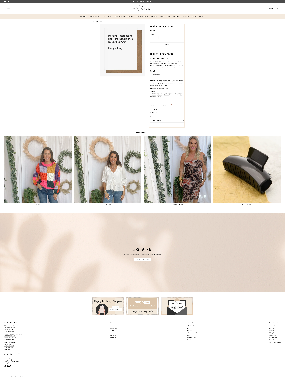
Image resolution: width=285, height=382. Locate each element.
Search (189, 335)
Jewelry (162, 16)
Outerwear (130, 16)
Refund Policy (272, 335)
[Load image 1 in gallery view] (122, 50)
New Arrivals (83, 16)
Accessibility (272, 326)
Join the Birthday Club (192, 333)
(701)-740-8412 (8, 339)
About (188, 328)
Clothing (111, 330)
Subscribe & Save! (191, 337)
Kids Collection (176, 16)
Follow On (141, 254)
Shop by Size (202, 16)
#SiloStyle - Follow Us (192, 326)
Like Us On (130, 254)
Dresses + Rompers (120, 16)
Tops (103, 16)
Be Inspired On (154, 254)
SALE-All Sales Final (94, 16)
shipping (154, 85)
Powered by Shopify (19, 376)
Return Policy (162, 88)
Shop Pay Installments (275, 342)
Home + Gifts (186, 16)
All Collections (113, 328)
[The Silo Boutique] (142, 9)
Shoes (168, 16)
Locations (271, 330)
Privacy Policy (272, 333)
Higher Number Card (100, 21)
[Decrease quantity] (151, 37)
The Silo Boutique (11, 376)
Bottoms (110, 16)
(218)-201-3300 (8, 331)
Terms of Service (273, 340)
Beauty (194, 16)
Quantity (152, 34)
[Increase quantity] (157, 37)
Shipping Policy (273, 337)
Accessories (154, 16)
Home (93, 21)
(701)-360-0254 (8, 347)
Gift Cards (189, 330)
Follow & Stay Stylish (142, 259)
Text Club (189, 340)
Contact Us (272, 328)
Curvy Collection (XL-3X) (142, 16)
